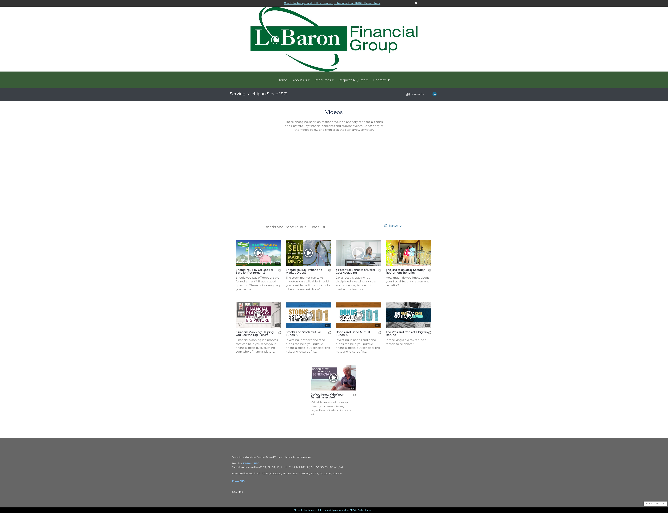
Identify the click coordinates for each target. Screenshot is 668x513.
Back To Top (653, 503)
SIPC (256, 463)
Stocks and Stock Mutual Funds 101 (303, 333)
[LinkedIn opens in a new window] (434, 95)
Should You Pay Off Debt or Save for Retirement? (254, 271)
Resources (323, 80)
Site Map (237, 492)
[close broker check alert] (416, 3)
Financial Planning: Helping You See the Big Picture (255, 333)
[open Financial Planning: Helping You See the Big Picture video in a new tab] (280, 332)
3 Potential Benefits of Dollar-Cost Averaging (356, 271)
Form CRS (238, 481)
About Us (299, 80)
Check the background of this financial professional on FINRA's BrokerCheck (332, 3)
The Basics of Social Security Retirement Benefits (405, 271)
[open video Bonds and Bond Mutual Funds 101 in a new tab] (385, 225)
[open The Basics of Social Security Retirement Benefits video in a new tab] (429, 270)
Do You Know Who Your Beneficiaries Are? (327, 396)
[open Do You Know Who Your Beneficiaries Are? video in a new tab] (354, 395)
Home (282, 80)
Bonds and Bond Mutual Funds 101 (353, 333)
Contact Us (382, 80)
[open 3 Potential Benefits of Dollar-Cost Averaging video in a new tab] (380, 270)
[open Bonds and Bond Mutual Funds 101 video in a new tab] (380, 332)
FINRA (247, 463)
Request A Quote (352, 80)
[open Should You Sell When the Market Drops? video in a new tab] (329, 270)
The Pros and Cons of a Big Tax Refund (407, 333)
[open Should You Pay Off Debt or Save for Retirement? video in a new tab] (280, 270)
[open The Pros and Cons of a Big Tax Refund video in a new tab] (429, 332)
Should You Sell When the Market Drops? (304, 271)
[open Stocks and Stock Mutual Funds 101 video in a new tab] (329, 332)
